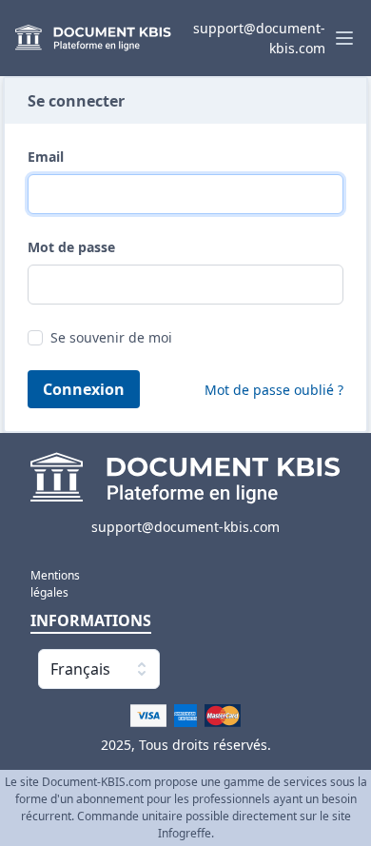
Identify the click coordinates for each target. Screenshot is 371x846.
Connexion (84, 389)
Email (46, 157)
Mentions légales (48, 583)
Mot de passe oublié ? (274, 390)
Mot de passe (71, 247)
